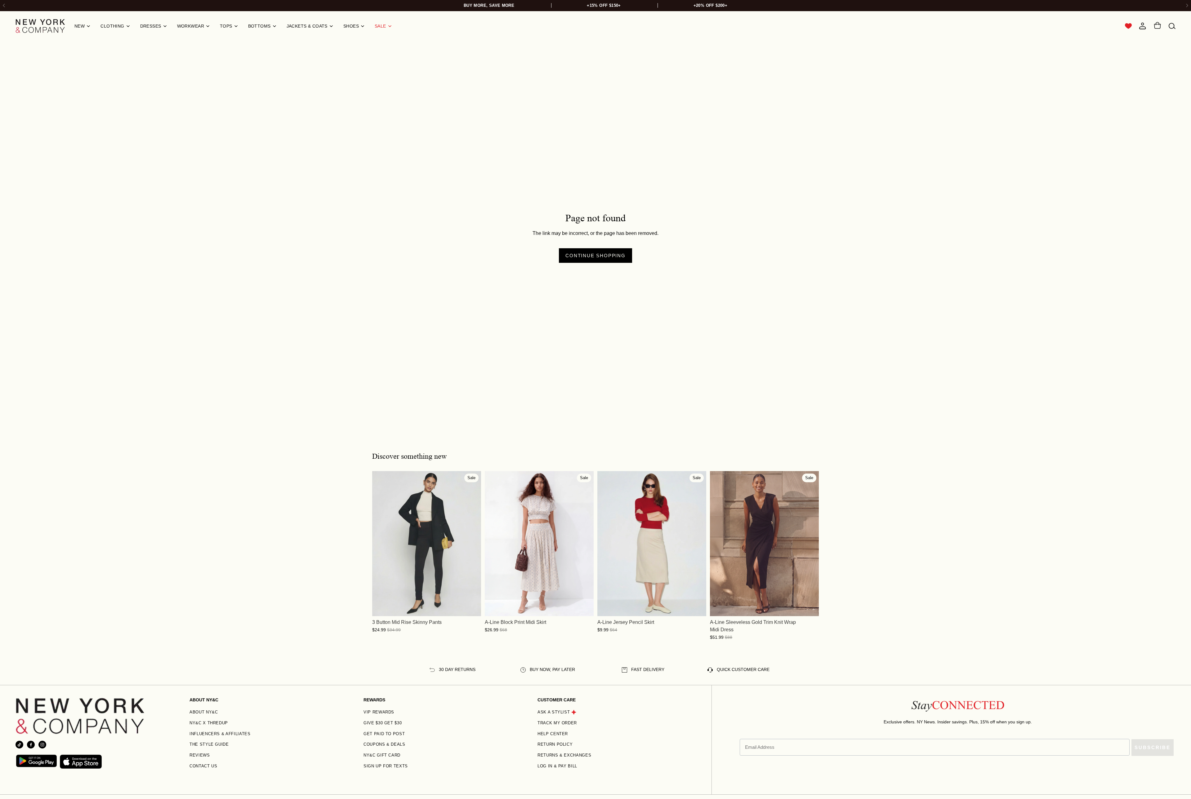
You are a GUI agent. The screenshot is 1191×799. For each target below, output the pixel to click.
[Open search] (1172, 26)
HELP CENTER (553, 733)
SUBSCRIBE (1153, 747)
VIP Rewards (379, 712)
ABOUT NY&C (204, 712)
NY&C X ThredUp (209, 723)
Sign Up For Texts (386, 766)
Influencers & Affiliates (220, 733)
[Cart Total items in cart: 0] (1157, 26)
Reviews (200, 755)
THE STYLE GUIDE (209, 744)
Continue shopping (595, 255)
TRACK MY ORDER (557, 723)
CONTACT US (203, 766)
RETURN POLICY (555, 744)
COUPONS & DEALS (384, 744)
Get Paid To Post (384, 733)
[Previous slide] (381, 543)
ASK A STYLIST (554, 712)
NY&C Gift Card (382, 755)
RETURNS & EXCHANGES (564, 755)
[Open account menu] (1142, 26)
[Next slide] (1187, 6)
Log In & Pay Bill (557, 766)
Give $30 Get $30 (383, 723)
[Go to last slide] (4, 6)
